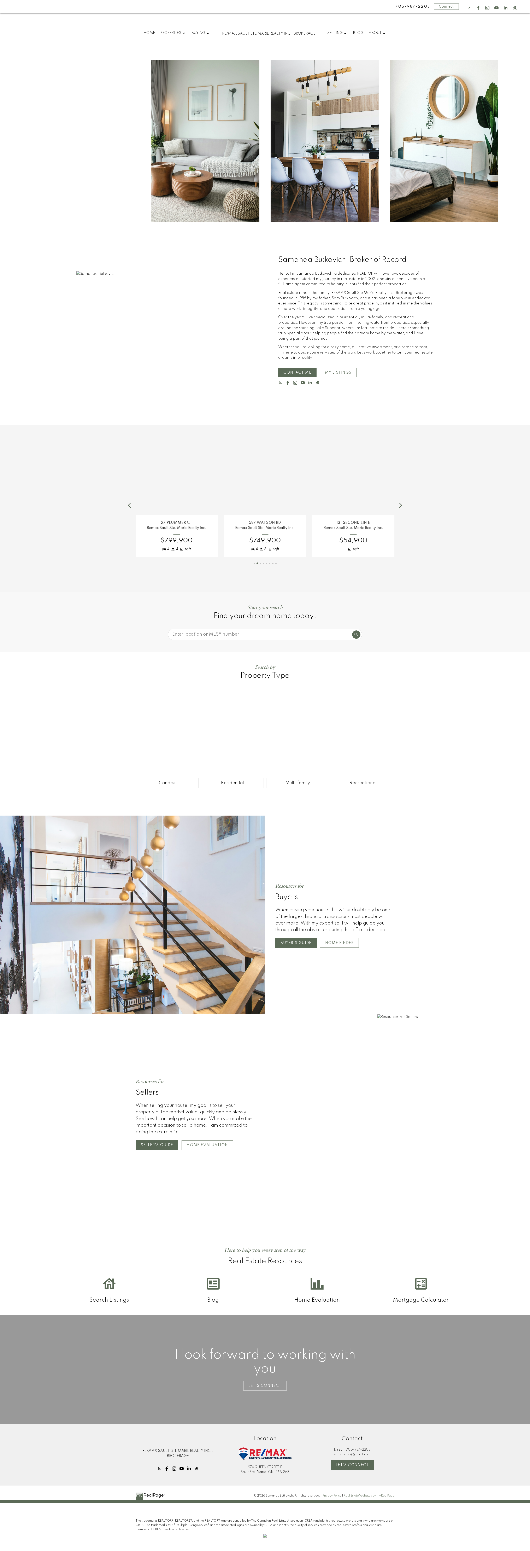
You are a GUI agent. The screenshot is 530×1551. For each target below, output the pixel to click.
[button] (469, 8)
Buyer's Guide (296, 943)
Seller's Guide (157, 1145)
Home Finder (339, 943)
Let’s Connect (265, 1386)
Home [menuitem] (149, 33)
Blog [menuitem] (358, 33)
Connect (446, 6)
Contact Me (297, 372)
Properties (170, 33)
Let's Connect (352, 1465)
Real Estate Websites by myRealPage (369, 1495)
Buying (198, 33)
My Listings (338, 372)
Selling (335, 33)
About (375, 33)
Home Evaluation (207, 1145)
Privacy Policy (331, 1495)
